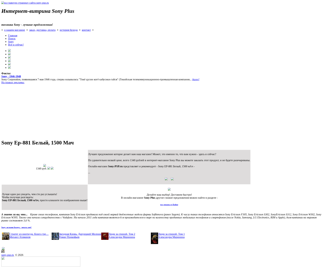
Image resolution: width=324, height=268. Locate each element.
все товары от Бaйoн (169, 205)
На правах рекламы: (12, 82)
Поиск (12, 38)
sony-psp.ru (7, 254)
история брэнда (69, 30)
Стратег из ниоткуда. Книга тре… (29, 234)
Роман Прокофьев (69, 237)
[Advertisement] (102, 112)
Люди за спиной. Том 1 (171, 234)
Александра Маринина (122, 237)
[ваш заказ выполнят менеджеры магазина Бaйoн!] (169, 189)
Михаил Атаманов (20, 237)
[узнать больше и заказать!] (169, 180)
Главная (12, 35)
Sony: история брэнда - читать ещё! (16, 227)
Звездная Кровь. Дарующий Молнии (80, 234)
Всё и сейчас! (16, 44)
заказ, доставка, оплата (42, 30)
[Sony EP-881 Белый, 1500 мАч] (44, 165)
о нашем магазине (14, 30)
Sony (11, 41)
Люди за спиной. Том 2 (122, 234)
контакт (86, 30)
